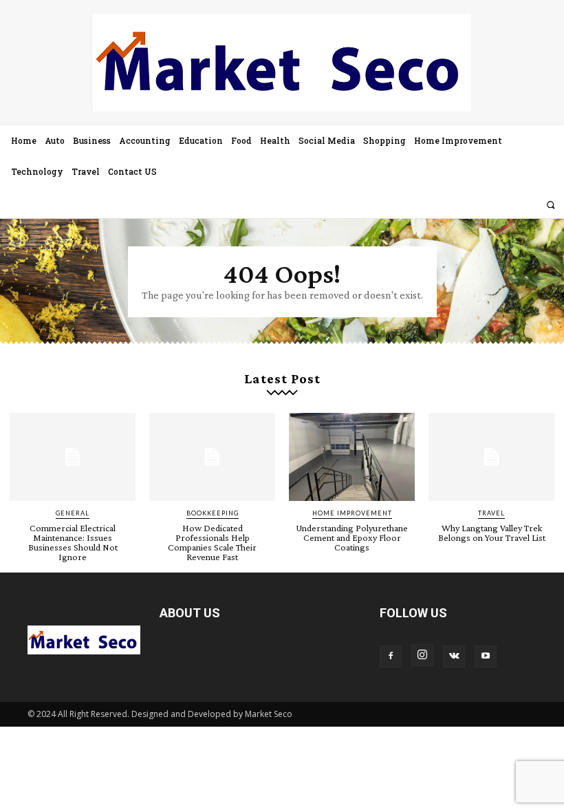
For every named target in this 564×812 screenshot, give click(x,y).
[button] (550, 204)
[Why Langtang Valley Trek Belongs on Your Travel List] (491, 457)
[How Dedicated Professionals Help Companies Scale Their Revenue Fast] (212, 457)
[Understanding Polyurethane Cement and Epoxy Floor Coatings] (352, 457)
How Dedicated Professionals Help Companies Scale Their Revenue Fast (212, 542)
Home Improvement (352, 513)
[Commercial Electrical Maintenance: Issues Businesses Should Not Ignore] (72, 457)
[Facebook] (391, 656)
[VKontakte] (454, 656)
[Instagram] (422, 655)
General (72, 513)
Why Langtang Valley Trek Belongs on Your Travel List (491, 532)
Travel (491, 513)
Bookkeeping (212, 513)
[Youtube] (486, 656)
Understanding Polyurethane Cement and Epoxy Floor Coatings (352, 537)
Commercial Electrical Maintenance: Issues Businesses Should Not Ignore (73, 542)
